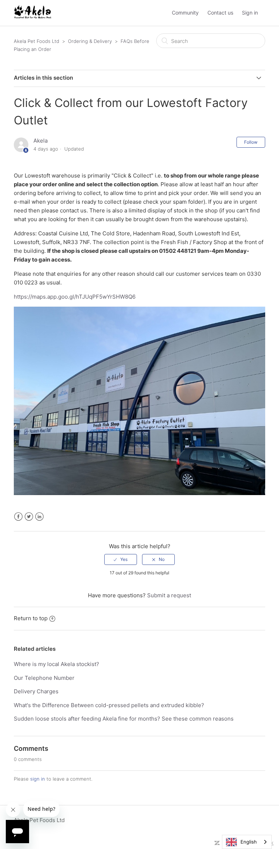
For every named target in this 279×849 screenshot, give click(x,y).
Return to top (31, 618)
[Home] (32, 16)
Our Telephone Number (44, 677)
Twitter (28, 516)
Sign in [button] (250, 12)
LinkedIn (39, 516)
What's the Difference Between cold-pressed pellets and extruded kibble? (109, 705)
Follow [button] (251, 142)
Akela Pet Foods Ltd (36, 41)
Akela (40, 140)
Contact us (220, 12)
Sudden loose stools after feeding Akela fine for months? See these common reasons (124, 718)
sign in (37, 779)
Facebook (18, 516)
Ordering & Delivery (90, 41)
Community (185, 12)
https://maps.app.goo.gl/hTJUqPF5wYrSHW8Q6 (75, 296)
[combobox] (247, 842)
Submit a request (169, 595)
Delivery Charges (36, 691)
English (248, 842)
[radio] (120, 559)
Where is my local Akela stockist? (56, 664)
